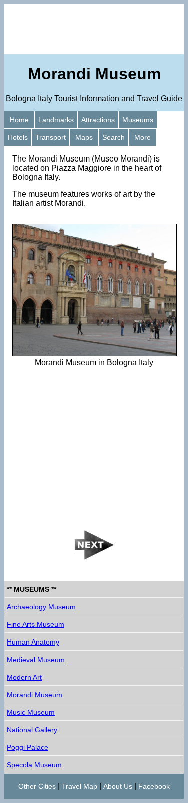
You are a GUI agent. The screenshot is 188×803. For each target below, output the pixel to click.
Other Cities (37, 786)
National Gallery (32, 730)
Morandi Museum (34, 695)
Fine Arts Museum (35, 624)
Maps (84, 137)
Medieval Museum (36, 660)
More (142, 137)
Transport (50, 137)
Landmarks (56, 120)
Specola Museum (34, 765)
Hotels (18, 137)
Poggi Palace (27, 747)
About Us (117, 786)
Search (113, 137)
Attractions (98, 120)
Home (19, 120)
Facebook (154, 786)
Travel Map (79, 786)
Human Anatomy (33, 642)
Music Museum (31, 712)
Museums (137, 120)
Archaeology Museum (41, 607)
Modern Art (24, 677)
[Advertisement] (94, 29)
